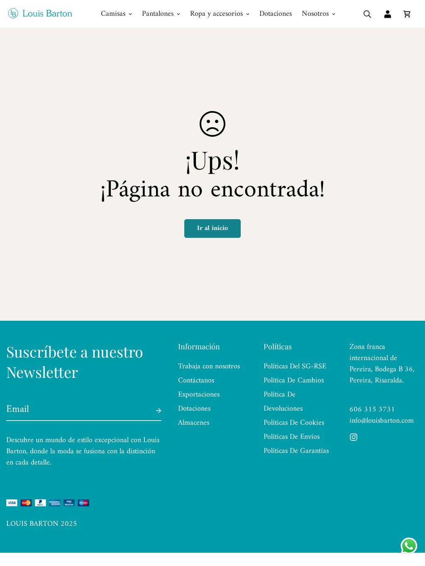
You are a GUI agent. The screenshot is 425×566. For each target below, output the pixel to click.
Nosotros (315, 13)
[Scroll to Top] (408, 520)
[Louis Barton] (39, 14)
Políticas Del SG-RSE (295, 366)
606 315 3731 (372, 409)
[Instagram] (353, 437)
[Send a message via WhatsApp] (409, 546)
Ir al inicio (212, 228)
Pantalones (157, 13)
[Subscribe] (151, 410)
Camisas (113, 13)
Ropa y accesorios (216, 13)
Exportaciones (199, 394)
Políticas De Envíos (292, 437)
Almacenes (193, 422)
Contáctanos (196, 380)
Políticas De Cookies (294, 422)
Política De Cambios (294, 380)
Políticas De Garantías (296, 451)
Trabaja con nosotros (209, 366)
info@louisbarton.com (381, 420)
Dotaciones (275, 13)
